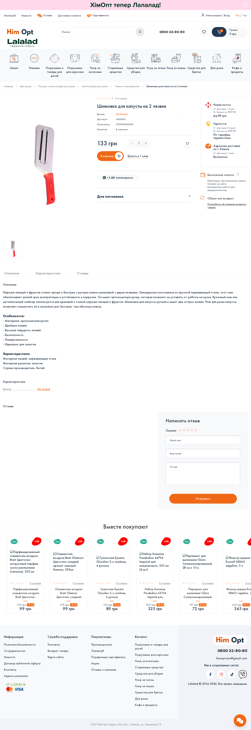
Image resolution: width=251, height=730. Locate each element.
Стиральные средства (149, 667)
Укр (245, 15)
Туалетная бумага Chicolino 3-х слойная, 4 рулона (111, 593)
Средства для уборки (149, 673)
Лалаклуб (10, 15)
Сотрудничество (14, 651)
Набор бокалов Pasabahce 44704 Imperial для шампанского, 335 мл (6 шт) (155, 593)
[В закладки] (187, 143)
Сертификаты (100, 15)
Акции (95, 663)
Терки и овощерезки (127, 86)
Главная (8, 86)
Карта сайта (56, 657)
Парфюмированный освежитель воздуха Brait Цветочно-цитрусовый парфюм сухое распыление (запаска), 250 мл (25, 593)
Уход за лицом (144, 686)
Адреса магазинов (16, 676)
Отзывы (47, 15)
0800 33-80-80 (172, 32)
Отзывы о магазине (103, 669)
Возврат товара (58, 651)
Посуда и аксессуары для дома (56, 86)
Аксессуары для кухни (95, 86)
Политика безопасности (20, 644)
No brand (121, 114)
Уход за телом (144, 680)
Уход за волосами (147, 661)
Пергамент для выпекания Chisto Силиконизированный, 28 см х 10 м (198, 593)
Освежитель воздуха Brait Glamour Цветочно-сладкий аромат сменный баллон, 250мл (68, 593)
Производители (101, 644)
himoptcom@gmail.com (231, 658)
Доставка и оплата (69, 15)
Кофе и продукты (146, 705)
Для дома (25, 86)
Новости (26, 15)
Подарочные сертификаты (108, 657)
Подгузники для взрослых (151, 655)
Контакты (10, 669)
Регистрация (213, 15)
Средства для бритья (149, 692)
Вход (227, 15)
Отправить (203, 498)
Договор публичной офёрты (22, 663)
